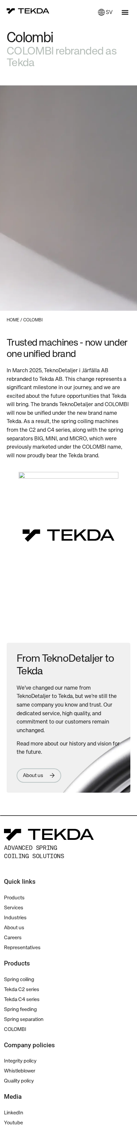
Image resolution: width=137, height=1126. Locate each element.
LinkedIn (13, 1112)
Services (13, 907)
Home (13, 320)
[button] (124, 12)
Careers (13, 937)
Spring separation (24, 1019)
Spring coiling (19, 979)
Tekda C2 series (21, 989)
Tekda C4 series (22, 999)
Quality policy (19, 1080)
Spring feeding (20, 1009)
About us (14, 927)
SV (109, 12)
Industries (15, 917)
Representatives (22, 947)
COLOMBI (15, 1029)
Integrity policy (20, 1061)
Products (14, 897)
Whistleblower (19, 1071)
